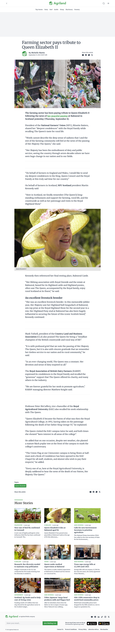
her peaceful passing (57, 116)
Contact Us (60, 629)
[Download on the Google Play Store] (104, 623)
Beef (51, 9)
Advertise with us (93, 629)
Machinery (69, 9)
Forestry (77, 9)
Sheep (62, 9)
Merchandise (104, 629)
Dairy (46, 9)
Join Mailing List (50, 623)
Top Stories (39, 9)
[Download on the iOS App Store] (92, 623)
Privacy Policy (82, 629)
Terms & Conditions (71, 629)
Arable (56, 9)
